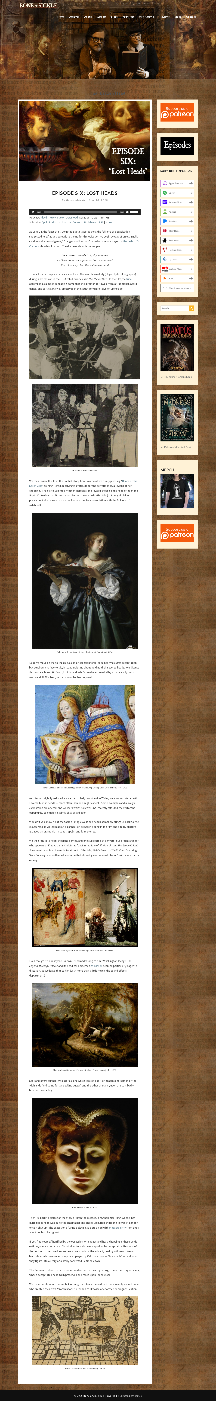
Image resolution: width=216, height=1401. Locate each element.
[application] (85, 212)
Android (77, 222)
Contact (191, 16)
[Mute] (127, 212)
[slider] (134, 212)
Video (177, 16)
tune (129, 279)
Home (61, 16)
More (108, 222)
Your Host (128, 16)
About (88, 16)
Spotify (66, 222)
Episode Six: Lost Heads (85, 193)
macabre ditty (117, 1227)
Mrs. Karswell (147, 16)
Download (72, 217)
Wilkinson (96, 966)
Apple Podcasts (51, 222)
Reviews (165, 16)
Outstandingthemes (131, 1395)
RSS (101, 222)
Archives (74, 16)
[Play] (33, 212)
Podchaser (90, 222)
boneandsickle (76, 200)
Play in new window (52, 217)
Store (114, 16)
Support (101, 16)
